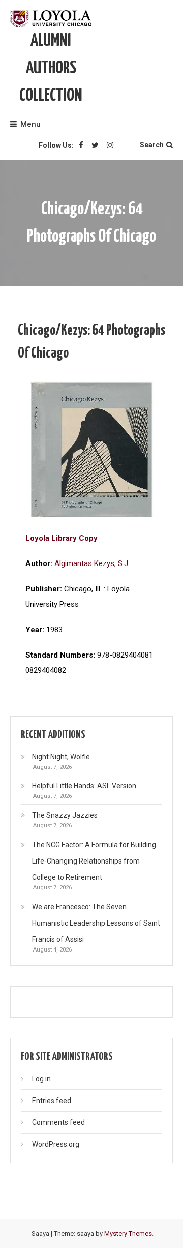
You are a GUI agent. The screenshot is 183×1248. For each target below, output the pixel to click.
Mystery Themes (128, 1233)
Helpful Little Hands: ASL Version (84, 786)
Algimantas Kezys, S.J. (92, 563)
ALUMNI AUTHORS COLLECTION (50, 68)
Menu (30, 124)
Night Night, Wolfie (61, 757)
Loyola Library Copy (61, 538)
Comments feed (58, 1122)
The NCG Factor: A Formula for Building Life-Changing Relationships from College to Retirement (94, 861)
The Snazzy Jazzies (65, 815)
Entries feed (51, 1100)
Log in (41, 1079)
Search (152, 145)
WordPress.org (55, 1144)
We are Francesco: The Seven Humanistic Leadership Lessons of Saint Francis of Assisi (96, 923)
